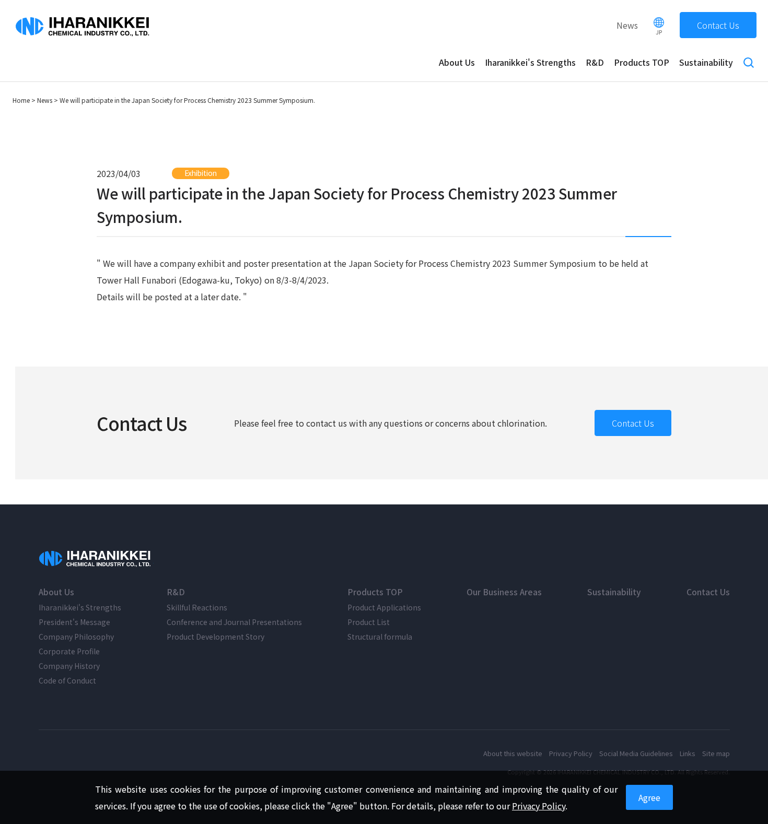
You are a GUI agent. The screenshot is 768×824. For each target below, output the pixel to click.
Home (21, 100)
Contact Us (718, 25)
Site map (716, 753)
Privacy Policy (570, 753)
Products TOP (641, 62)
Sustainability (706, 62)
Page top (751, 807)
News (627, 25)
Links (687, 753)
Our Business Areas (504, 591)
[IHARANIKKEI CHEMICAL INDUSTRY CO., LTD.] (96, 558)
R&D (595, 62)
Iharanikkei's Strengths (530, 62)
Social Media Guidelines (636, 753)
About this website (512, 753)
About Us (457, 62)
